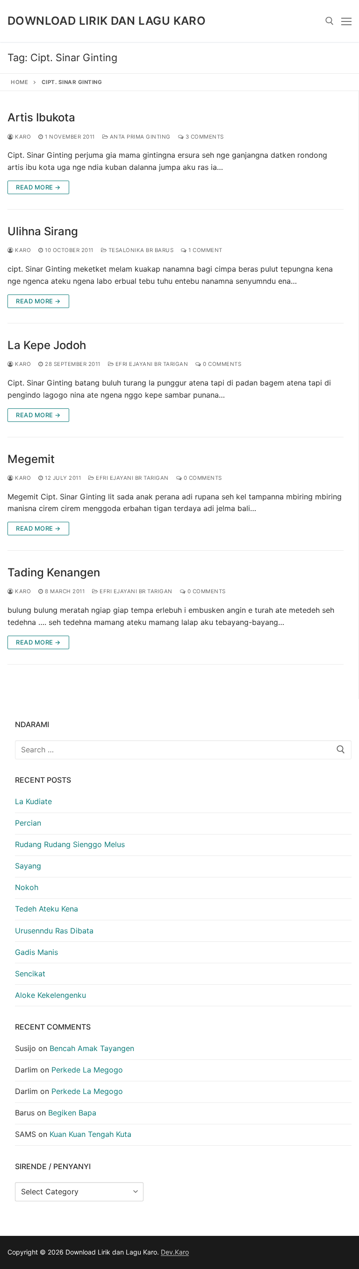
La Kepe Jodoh (46, 345)
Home (19, 82)
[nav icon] (346, 21)
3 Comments (204, 136)
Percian (28, 822)
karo (22, 136)
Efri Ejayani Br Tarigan (151, 364)
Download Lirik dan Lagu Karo (106, 21)
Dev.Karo (175, 1252)
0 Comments (221, 364)
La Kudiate (33, 801)
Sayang (28, 865)
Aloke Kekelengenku (50, 995)
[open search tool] (329, 21)
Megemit (31, 459)
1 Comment (205, 250)
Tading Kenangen (53, 572)
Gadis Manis (36, 952)
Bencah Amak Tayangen (92, 1048)
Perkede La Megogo (87, 1069)
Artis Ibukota (41, 117)
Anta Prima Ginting (139, 136)
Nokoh (26, 887)
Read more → (38, 187)
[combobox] (183, 750)
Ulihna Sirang (42, 231)
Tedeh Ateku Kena (46, 908)
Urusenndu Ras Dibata (54, 930)
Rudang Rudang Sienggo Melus (70, 844)
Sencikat (30, 973)
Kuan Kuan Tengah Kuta (90, 1134)
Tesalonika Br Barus (140, 250)
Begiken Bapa (72, 1112)
